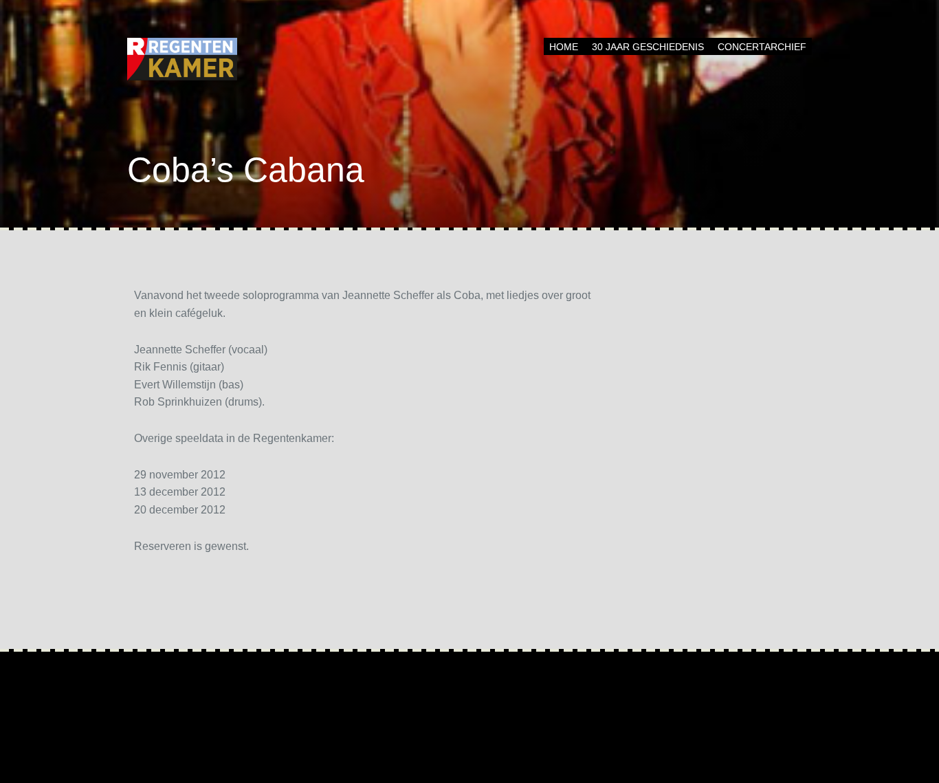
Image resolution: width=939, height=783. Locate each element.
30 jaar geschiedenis (648, 46)
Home (563, 46)
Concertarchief (762, 46)
